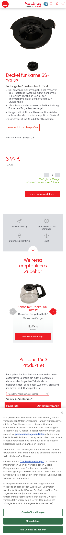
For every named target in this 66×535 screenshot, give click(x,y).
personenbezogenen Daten (30, 434)
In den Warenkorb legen (42, 194)
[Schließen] (62, 412)
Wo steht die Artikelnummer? (19, 399)
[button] (57, 4)
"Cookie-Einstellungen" (32, 461)
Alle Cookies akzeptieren (33, 529)
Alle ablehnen (33, 521)
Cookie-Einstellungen (33, 512)
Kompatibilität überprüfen (23, 127)
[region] (33, 471)
